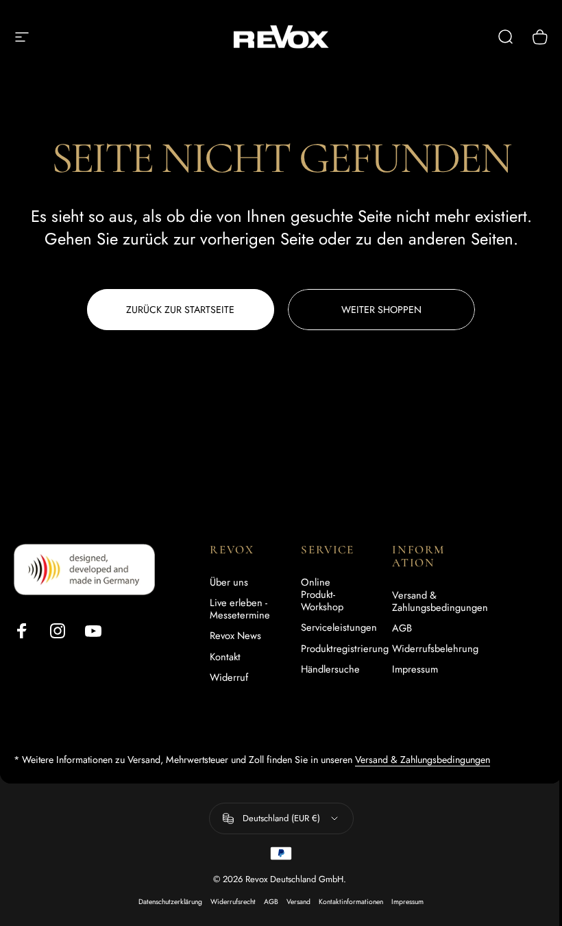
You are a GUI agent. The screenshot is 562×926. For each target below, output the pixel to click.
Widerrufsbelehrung (435, 648)
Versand (298, 902)
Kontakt (225, 657)
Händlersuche (330, 669)
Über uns (229, 582)
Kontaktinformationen (351, 902)
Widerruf (229, 677)
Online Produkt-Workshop (322, 595)
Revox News (235, 635)
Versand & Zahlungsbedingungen (440, 601)
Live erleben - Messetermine (240, 609)
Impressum (415, 669)
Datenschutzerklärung (170, 902)
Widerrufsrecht (233, 902)
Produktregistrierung (345, 648)
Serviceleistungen (339, 627)
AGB (402, 628)
